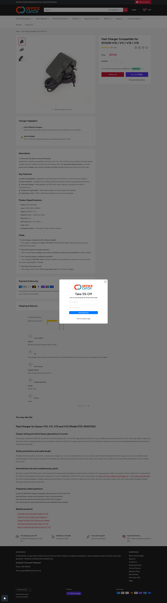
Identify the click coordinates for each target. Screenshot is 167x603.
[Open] (4, 598)
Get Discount (83, 313)
